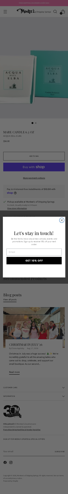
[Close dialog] (61, 220)
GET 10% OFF (34, 260)
